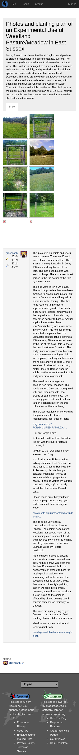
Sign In (72, 3)
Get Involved (57, 738)
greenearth (12, 253)
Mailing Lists (24, 738)
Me (14, 3)
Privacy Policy (25, 742)
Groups (39, 3)
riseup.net (15, 705)
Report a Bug (58, 718)
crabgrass (52, 705)
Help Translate (59, 742)
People (25, 3)
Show (12, 106)
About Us (22, 730)
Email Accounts (26, 734)
